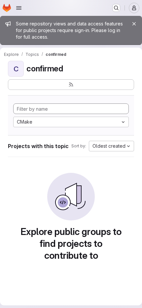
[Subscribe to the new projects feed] (71, 84)
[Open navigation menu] (19, 8)
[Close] (134, 24)
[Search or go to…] (116, 8)
